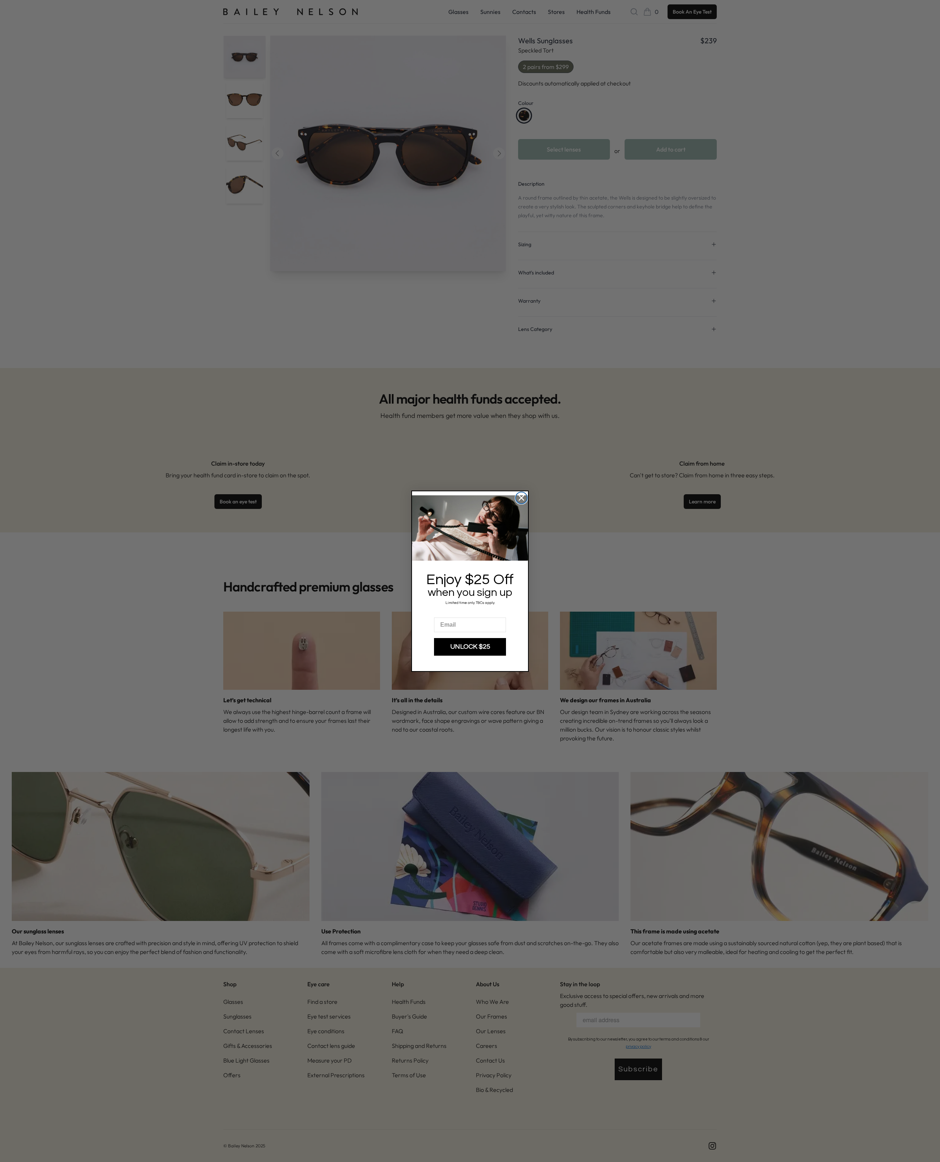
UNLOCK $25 (470, 646)
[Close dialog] (521, 498)
